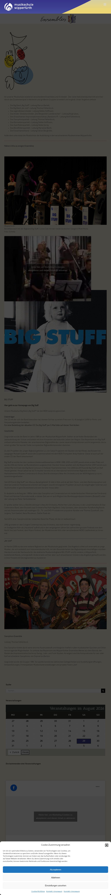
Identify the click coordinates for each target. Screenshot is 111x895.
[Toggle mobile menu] (105, 4)
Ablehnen (55, 877)
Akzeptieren (55, 869)
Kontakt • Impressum (54, 891)
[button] (106, 845)
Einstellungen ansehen (55, 885)
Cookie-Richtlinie (38, 891)
